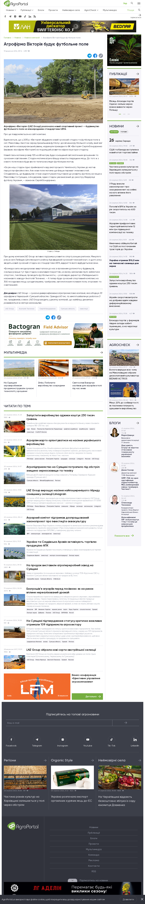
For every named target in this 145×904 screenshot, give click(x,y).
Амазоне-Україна (44, 609)
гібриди (72, 506)
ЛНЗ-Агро (30, 458)
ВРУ (28, 533)
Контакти (94, 866)
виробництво (83, 429)
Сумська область (68, 309)
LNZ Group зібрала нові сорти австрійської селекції (61, 649)
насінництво (88, 506)
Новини (18, 38)
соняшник (64, 506)
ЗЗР (36, 609)
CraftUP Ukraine (41, 432)
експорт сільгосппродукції (59, 555)
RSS (94, 871)
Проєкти (53, 10)
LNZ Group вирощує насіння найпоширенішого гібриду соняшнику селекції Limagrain (63, 492)
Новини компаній (32, 38)
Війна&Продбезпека (47, 480)
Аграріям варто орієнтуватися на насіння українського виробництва (63, 442)
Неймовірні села (71, 10)
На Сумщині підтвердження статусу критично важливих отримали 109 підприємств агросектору (64, 622)
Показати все (122, 535)
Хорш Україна (73, 609)
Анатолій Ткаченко (26, 309)
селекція (72, 458)
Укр (125, 3)
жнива (45, 641)
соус (28, 429)
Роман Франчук (40, 506)
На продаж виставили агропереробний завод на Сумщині (59, 567)
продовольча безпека (34, 641)
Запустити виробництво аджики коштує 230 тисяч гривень (60, 417)
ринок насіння (39, 458)
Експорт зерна (74, 555)
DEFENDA (64, 612)
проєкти (92, 429)
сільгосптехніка (85, 609)
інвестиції (84, 309)
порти (65, 609)
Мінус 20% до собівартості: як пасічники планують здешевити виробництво (124, 405)
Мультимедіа (110, 10)
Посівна (48, 612)
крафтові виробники (71, 429)
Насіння (87, 458)
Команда (93, 855)
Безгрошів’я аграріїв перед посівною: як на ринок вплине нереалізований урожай (59, 590)
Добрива (41, 612)
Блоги (41, 10)
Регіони (57, 480)
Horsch (71, 612)
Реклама (94, 860)
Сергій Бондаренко (48, 309)
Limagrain (80, 458)
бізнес (33, 429)
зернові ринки (57, 609)
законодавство (47, 533)
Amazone (30, 609)
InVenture (56, 579)
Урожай (94, 609)
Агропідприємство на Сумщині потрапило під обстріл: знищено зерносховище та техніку (63, 468)
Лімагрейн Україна (52, 458)
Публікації (94, 832)
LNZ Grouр (9, 309)
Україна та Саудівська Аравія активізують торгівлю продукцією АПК (61, 543)
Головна (8, 38)
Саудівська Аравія (33, 555)
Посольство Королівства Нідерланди (49, 429)
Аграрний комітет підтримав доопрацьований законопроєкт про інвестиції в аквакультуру (57, 519)
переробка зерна (33, 579)
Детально (91, 696)
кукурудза (64, 458)
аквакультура (35, 533)
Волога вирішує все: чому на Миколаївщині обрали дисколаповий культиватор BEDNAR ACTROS (124, 374)
